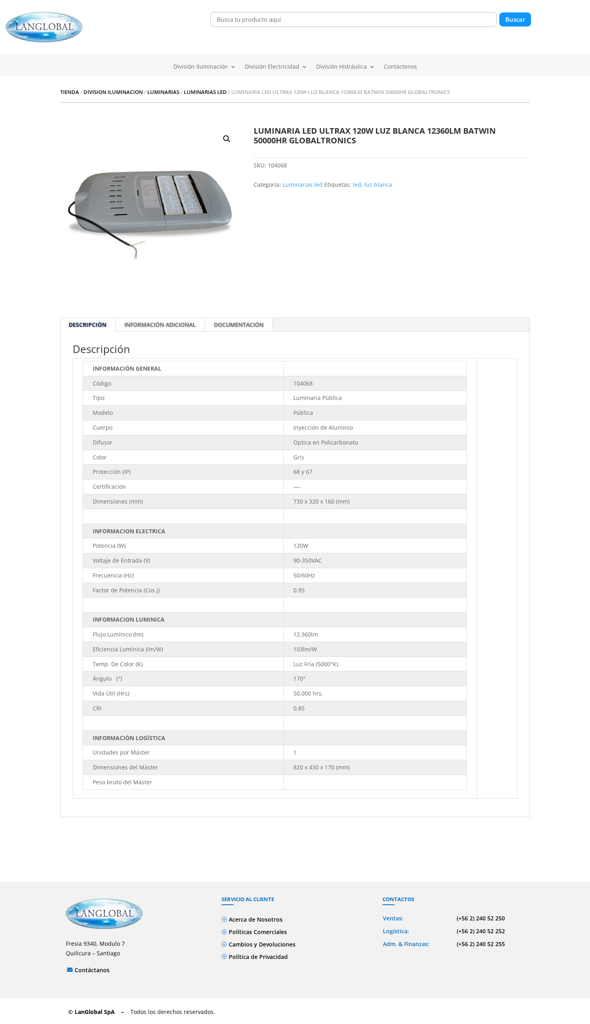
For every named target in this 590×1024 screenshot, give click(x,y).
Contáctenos (400, 67)
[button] (227, 139)
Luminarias (163, 92)
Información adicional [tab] (160, 324)
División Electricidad (272, 67)
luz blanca (378, 184)
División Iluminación (200, 67)
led (357, 184)
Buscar (515, 19)
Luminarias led (205, 92)
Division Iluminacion (113, 92)
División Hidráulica (341, 67)
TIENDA (69, 92)
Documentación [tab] (239, 324)
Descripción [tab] (87, 324)
